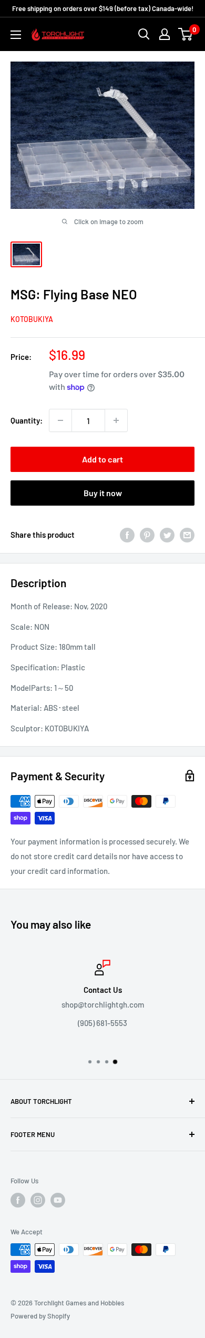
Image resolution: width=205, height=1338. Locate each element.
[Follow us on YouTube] (57, 1200)
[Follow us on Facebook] (18, 1200)
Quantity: (27, 420)
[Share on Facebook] (127, 534)
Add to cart (102, 459)
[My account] (164, 34)
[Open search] (144, 34)
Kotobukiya (32, 319)
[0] (185, 34)
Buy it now (103, 493)
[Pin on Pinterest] (147, 534)
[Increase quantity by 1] (116, 420)
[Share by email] (187, 534)
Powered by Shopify (40, 1316)
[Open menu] (16, 35)
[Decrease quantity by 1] (60, 420)
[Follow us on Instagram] (37, 1200)
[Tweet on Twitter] (167, 534)
